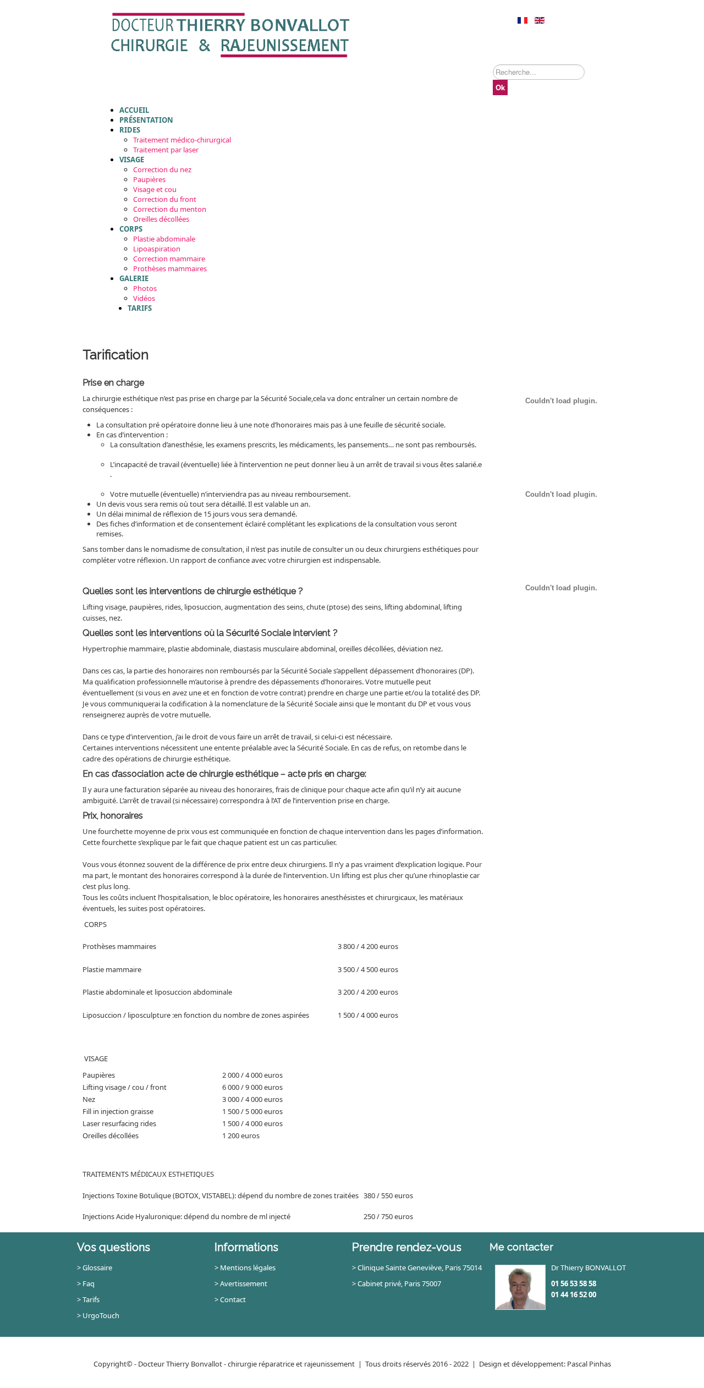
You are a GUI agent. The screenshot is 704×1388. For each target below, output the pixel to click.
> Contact (230, 1299)
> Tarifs (88, 1299)
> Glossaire (94, 1267)
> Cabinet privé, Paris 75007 (396, 1283)
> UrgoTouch (98, 1315)
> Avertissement (241, 1283)
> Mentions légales (245, 1267)
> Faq (86, 1283)
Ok (500, 87)
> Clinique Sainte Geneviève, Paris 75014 (417, 1267)
